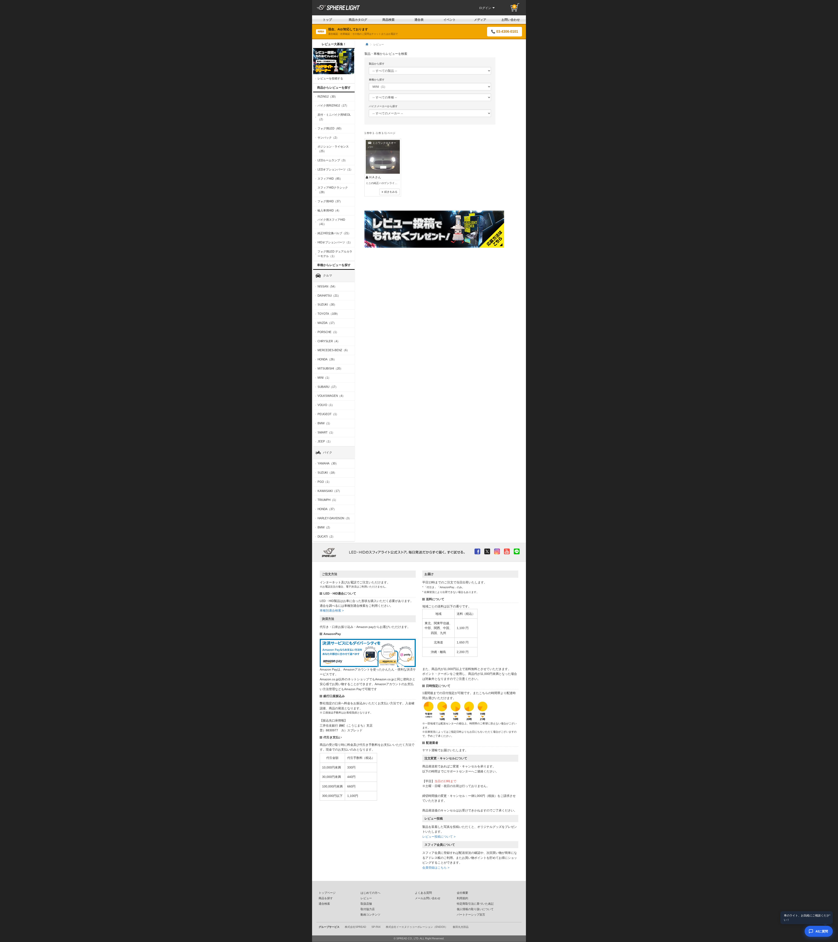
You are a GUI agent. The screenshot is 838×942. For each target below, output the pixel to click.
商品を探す (326, 898)
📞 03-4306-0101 (504, 31)
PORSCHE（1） (328, 332)
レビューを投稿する (330, 78)
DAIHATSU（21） (329, 295)
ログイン (485, 8)
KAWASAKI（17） (330, 491)
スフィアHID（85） (330, 178)
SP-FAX (376, 926)
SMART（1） (326, 432)
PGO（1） (324, 481)
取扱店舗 (366, 903)
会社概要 (462, 892)
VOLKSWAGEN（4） (331, 395)
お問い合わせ (510, 19)
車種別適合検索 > (332, 610)
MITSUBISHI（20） (330, 368)
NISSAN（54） (327, 286)
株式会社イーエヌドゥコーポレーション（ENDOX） (417, 926)
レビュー (366, 898)
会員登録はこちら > (435, 867)
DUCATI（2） (326, 536)
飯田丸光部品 (461, 926)
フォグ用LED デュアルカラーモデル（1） (335, 254)
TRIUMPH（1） (328, 500)
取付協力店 (368, 909)
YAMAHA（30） (328, 463)
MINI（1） (324, 377)
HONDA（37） (327, 509)
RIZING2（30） (327, 96)
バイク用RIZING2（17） (333, 105)
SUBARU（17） (328, 386)
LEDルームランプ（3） (332, 160)
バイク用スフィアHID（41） (331, 222)
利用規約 (462, 898)
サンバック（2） (328, 137)
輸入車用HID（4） (329, 210)
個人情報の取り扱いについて (475, 909)
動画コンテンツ (370, 914)
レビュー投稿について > (438, 836)
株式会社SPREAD (355, 926)
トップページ (327, 892)
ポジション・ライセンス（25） (333, 149)
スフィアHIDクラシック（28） (333, 190)
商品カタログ (358, 19)
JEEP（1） (325, 441)
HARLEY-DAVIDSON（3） (334, 518)
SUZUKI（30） (327, 304)
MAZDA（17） (327, 323)
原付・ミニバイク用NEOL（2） (334, 117)
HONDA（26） (327, 359)
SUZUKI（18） (327, 472)
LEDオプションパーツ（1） (335, 169)
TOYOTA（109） (328, 313)
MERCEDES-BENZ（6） (333, 350)
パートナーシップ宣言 (471, 914)
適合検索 (324, 903)
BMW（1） (325, 423)
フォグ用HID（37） (330, 201)
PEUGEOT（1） (328, 414)
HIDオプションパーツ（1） (335, 242)
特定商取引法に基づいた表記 (475, 903)
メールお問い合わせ (427, 898)
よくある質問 (423, 892)
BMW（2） (325, 527)
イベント (449, 19)
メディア (480, 19)
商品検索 (388, 19)
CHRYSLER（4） (329, 341)
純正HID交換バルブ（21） (334, 233)
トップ (327, 19)
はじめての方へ (370, 892)
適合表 (419, 19)
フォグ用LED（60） (330, 128)
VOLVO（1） (326, 405)
